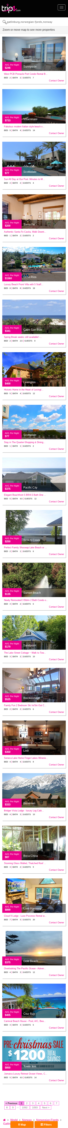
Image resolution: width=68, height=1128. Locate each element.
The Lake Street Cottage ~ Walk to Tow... (25, 652)
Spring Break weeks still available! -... (23, 337)
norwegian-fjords (47, 1120)
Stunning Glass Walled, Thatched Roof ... (25, 863)
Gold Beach (30, 961)
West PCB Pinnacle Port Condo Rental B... (26, 74)
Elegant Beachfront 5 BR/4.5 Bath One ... (25, 495)
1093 (35, 1107)
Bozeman (29, 803)
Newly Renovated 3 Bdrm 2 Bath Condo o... (26, 600)
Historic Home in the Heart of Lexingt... (23, 389)
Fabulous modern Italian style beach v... (24, 126)
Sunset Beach (32, 592)
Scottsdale (29, 171)
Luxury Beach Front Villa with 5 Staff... (23, 284)
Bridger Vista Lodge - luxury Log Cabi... (24, 810)
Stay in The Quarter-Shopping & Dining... (24, 442)
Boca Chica (30, 855)
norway (27, 1120)
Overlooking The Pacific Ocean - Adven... (25, 968)
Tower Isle (29, 1066)
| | (19, 77)
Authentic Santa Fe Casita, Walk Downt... (25, 231)
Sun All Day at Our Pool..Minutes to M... (24, 179)
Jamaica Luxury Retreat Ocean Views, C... (25, 1073)
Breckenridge (31, 698)
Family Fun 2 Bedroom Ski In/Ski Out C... (25, 705)
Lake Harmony (32, 908)
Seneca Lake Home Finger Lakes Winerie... (26, 758)
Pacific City (30, 487)
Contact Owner (56, 80)
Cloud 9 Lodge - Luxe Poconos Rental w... (25, 916)
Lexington (29, 382)
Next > (45, 1107)
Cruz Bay (29, 1013)
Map (23, 1124)
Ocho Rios (29, 277)
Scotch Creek (31, 540)
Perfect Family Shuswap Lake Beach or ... (25, 547)
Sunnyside (30, 66)
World (14, 1120)
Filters (47, 1124)
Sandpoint (29, 645)
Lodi (26, 750)
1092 (25, 1107)
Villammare (30, 119)
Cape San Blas (32, 329)
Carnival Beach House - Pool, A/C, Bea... (25, 1021)
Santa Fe (29, 224)
